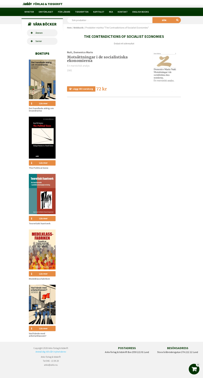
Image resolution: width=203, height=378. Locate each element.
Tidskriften (81, 11)
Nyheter (29, 11)
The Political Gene (38, 167)
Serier (39, 41)
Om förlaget (46, 11)
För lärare (64, 11)
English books (140, 11)
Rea (111, 11)
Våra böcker (44, 24)
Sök (164, 20)
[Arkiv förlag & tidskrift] (42, 4)
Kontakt (123, 11)
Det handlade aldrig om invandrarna (41, 109)
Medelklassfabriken (39, 278)
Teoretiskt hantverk (40, 223)
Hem (69, 27)
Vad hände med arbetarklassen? (37, 334)
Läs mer (43, 103)
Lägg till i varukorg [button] (83, 88)
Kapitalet (98, 11)
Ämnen (39, 32)
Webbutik (78, 27)
